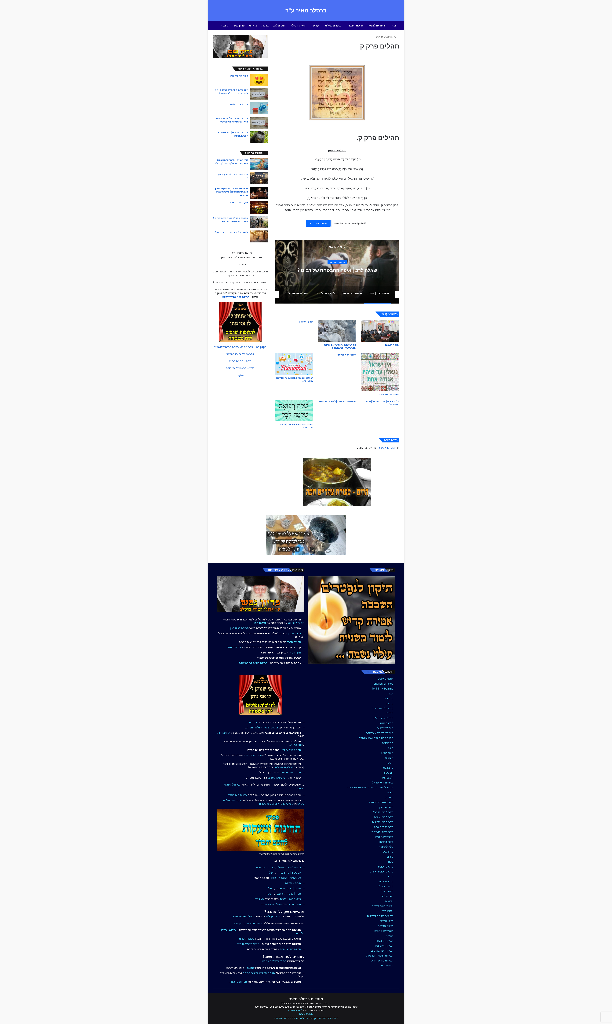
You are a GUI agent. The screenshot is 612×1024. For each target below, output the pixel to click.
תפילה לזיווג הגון (384, 945)
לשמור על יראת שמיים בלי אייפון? (231, 232)
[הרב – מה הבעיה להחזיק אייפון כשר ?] (259, 178)
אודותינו (278, 1018)
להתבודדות (223, 732)
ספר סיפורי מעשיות (382, 832)
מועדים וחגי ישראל (382, 782)
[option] (337, 272)
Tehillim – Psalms (382, 688)
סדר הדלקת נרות (265, 867)
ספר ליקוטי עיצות (383, 817)
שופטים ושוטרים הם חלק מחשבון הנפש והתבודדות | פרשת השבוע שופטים (231, 191)
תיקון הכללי (386, 921)
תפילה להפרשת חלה (248, 944)
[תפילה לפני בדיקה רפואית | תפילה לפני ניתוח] (294, 410)
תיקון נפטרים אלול (239, 202)
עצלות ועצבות (392, 344)
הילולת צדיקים (385, 728)
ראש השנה (387, 891)
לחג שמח (281, 893)
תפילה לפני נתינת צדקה (235, 297)
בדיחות (253, 25)
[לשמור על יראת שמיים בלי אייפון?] (259, 236)
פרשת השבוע (355, 25)
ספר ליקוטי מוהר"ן (383, 812)
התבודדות (387, 743)
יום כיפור (388, 772)
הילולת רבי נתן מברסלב (379, 733)
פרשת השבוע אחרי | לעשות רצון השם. (337, 401)
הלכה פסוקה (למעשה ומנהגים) (375, 738)
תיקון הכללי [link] (295, 652)
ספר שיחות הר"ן (384, 836)
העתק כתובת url (318, 223)
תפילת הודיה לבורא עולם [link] (253, 663)
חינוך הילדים (296, 744)
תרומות (225, 25)
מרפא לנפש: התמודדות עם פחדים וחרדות (369, 787)
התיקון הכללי (298, 25)
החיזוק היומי (386, 723)
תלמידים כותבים (383, 930)
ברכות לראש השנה (382, 708)
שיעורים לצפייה (377, 25)
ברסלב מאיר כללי (383, 718)
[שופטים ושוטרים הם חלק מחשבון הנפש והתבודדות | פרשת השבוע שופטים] (259, 193)
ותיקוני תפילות (250, 973)
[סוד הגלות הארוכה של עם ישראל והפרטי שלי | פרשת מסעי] (337, 331)
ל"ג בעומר (387, 777)
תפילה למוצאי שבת (290, 949)
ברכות (265, 25)
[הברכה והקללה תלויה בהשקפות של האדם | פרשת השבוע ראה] (259, 222)
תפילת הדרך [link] (294, 642)
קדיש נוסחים (386, 881)
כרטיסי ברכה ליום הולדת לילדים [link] (276, 803)
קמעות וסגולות (385, 886)
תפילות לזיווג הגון (239, 628)
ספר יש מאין (386, 807)
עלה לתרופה (386, 846)
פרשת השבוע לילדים (381, 871)
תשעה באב (386, 965)
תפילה (389, 935)
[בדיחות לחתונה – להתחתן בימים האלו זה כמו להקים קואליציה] (259, 123)
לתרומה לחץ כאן (295, 1010)
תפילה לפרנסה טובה (381, 950)
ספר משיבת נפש (383, 827)
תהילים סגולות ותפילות (380, 916)
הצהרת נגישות (306, 1014)
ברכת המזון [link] (294, 633)
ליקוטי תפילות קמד (347, 354)
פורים (390, 856)
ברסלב (389, 713)
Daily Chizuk (385, 678)
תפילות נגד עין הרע (382, 960)
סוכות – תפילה (293, 883)
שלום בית (387, 911)
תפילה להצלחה (384, 940)
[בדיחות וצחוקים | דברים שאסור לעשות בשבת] (259, 137)
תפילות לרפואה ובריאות (379, 955)
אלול (390, 693)
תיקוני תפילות (385, 926)
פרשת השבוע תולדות (337, 270)
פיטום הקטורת (247, 938)
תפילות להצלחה (238, 981)
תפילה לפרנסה (296, 622)
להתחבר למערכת (386, 447)
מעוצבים (259, 899)
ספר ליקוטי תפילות (382, 822)
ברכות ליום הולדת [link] (237, 795)
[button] (240, 347)
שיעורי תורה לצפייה (382, 906)
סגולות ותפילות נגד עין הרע (248, 923)
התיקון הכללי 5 (306, 321)
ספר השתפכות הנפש (381, 802)
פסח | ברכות (294, 893)
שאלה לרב (279, 25)
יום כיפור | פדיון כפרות (289, 872)
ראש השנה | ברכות (290, 899)
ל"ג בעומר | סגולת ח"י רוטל (286, 877)
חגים (390, 747)
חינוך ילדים (387, 752)
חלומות (389, 757)
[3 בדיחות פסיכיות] (259, 80)
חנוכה (389, 762)
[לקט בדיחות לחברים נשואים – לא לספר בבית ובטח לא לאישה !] (259, 94)
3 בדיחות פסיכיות (239, 75)
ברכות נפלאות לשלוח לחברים (262, 727)
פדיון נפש (239, 25)
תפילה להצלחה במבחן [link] (274, 961)
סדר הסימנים (293, 904)
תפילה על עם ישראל (389, 394)
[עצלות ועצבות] (380, 331)
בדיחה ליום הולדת (239, 104)
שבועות (389, 901)
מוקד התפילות (333, 25)
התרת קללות (273, 916)
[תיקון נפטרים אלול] (259, 207)
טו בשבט (388, 767)
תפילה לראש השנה (271, 904)
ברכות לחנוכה (293, 867)
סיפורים (389, 797)
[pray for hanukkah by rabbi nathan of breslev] (294, 364)
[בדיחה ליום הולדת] (259, 108)
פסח (390, 861)
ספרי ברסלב (386, 841)
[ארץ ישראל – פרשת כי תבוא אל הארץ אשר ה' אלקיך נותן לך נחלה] (259, 164)
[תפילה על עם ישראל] (380, 372)
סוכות (390, 792)
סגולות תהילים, (267, 973)
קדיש (316, 25)
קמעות (251, 967)
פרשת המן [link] (260, 622)
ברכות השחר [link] (234, 647)
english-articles (383, 683)
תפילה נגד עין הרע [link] (243, 916)
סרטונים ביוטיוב (276, 777)
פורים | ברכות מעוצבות (288, 888)
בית (394, 25)
